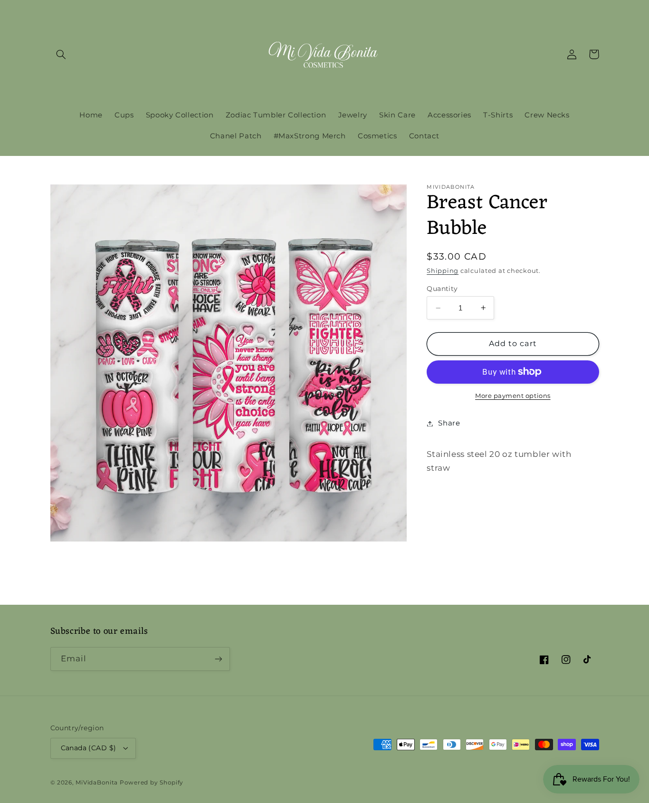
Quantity (442, 288)
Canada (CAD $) (88, 748)
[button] (61, 54)
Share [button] (449, 423)
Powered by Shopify (151, 782)
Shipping (442, 270)
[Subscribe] (218, 658)
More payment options (513, 395)
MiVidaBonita (97, 782)
